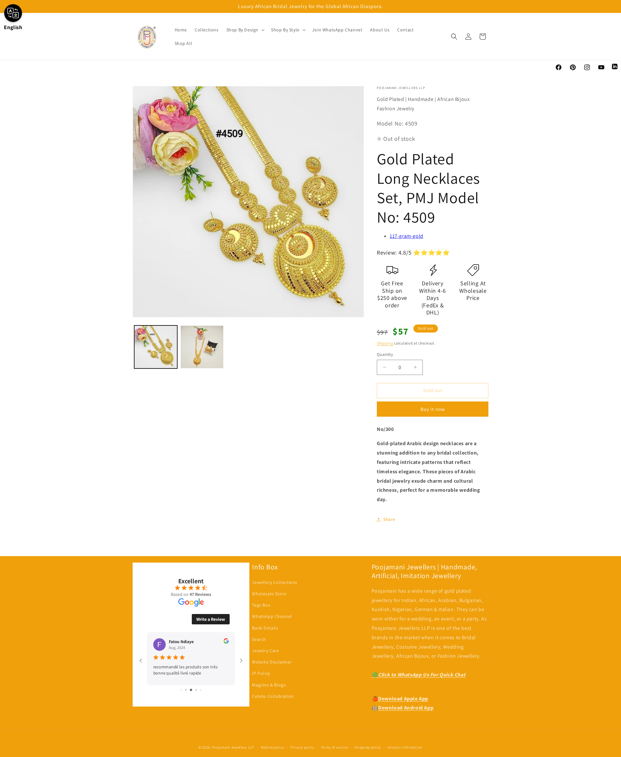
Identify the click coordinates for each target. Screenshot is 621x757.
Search (259, 639)
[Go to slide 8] (200, 689)
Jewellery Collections (274, 582)
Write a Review (210, 619)
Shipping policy (367, 747)
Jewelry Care (265, 650)
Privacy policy (302, 747)
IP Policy (261, 673)
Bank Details (265, 628)
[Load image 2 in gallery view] (201, 346)
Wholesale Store (269, 594)
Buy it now (432, 409)
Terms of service (334, 747)
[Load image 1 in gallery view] (155, 346)
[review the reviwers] (226, 641)
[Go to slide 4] (181, 689)
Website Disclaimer (272, 662)
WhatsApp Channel (272, 617)
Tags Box (261, 605)
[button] (245, 30)
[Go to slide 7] (196, 690)
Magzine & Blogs (269, 685)
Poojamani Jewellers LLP (233, 747)
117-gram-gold (406, 236)
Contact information (404, 747)
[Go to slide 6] (191, 690)
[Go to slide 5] (186, 690)
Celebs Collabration (273, 696)
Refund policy (272, 747)
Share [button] (389, 519)
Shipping (385, 343)
